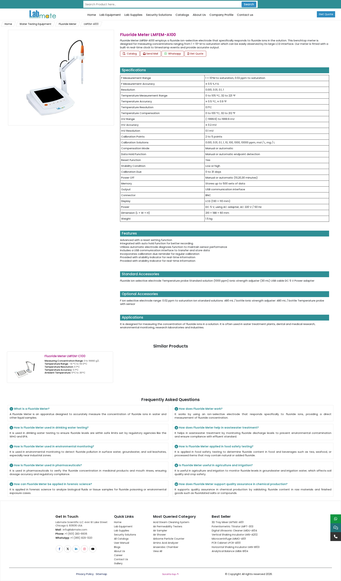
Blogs (117, 547)
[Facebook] (59, 548)
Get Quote (326, 14)
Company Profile (221, 15)
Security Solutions (159, 15)
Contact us (245, 15)
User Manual (121, 542)
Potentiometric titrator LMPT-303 (232, 526)
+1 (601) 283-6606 (71, 534)
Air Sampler (160, 530)
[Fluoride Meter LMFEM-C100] (24, 367)
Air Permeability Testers (167, 526)
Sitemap (101, 574)
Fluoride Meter (67, 24)
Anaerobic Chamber (165, 547)
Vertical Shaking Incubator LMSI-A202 (235, 534)
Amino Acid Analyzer (165, 542)
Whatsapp (174, 53)
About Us (199, 15)
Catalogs (182, 15)
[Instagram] (84, 548)
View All (157, 551)
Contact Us (121, 559)
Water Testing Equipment (35, 24)
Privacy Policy (85, 574)
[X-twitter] (68, 548)
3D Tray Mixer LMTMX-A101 (227, 522)
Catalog (131, 53)
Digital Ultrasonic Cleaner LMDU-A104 (234, 530)
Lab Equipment (110, 15)
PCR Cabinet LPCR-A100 (226, 542)
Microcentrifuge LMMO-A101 (229, 538)
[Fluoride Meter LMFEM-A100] (55, 77)
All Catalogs (121, 538)
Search (249, 4)
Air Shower (159, 534)
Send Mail (152, 53)
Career (118, 555)
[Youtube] (93, 548)
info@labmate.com (71, 529)
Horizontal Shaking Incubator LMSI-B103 (235, 547)
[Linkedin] (76, 548)
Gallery (118, 563)
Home (91, 15)
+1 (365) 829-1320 (73, 538)
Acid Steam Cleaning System (171, 522)
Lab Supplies (133, 15)
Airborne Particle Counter (168, 538)
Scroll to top (169, 574)
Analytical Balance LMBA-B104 (230, 551)
